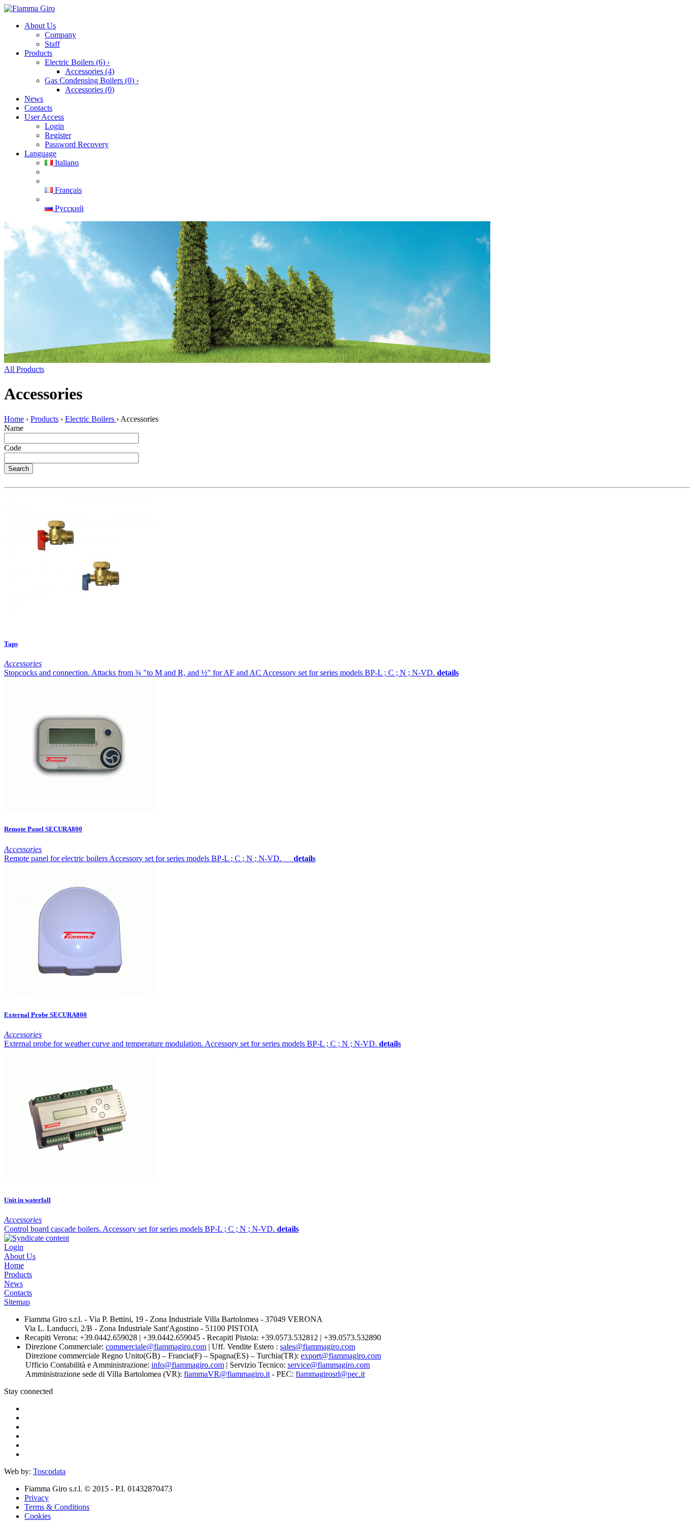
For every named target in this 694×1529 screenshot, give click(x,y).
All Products (24, 369)
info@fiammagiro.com (187, 1365)
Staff (52, 44)
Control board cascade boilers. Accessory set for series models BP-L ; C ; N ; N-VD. (140, 1229)
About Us (40, 25)
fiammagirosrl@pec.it (330, 1374)
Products (38, 53)
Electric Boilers (90, 419)
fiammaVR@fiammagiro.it (227, 1374)
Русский (68, 208)
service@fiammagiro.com (329, 1365)
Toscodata (49, 1471)
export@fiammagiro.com (341, 1355)
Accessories (23, 663)
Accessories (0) (89, 89)
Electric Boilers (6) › (77, 62)
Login (54, 126)
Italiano (66, 162)
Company (60, 34)
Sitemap (17, 1302)
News (33, 98)
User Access (44, 117)
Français (67, 190)
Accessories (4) (89, 71)
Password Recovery (77, 144)
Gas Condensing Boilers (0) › (92, 80)
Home (14, 419)
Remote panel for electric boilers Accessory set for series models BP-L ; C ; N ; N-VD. (149, 858)
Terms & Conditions (56, 1507)
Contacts (38, 108)
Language (40, 153)
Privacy (36, 1497)
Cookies (37, 1516)
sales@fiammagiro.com (317, 1346)
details (448, 672)
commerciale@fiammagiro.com (156, 1346)
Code (12, 448)
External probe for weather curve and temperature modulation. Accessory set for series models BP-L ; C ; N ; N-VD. (191, 1043)
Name (13, 428)
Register (58, 135)
